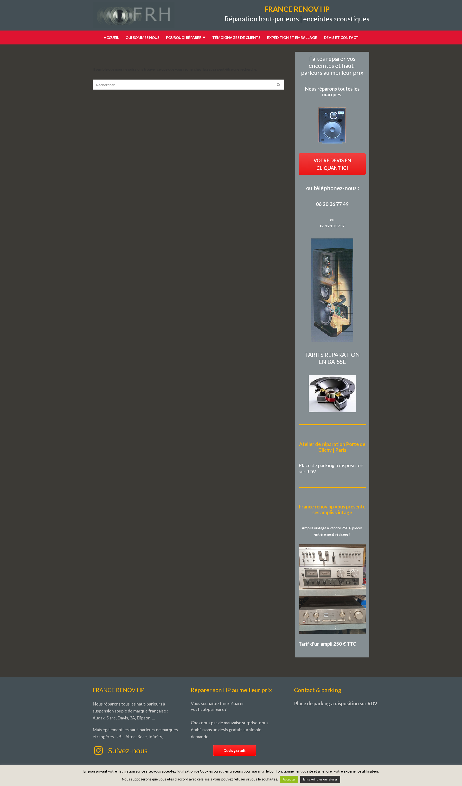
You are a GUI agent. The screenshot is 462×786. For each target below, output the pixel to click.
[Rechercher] (278, 85)
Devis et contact (341, 37)
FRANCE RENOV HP (297, 9)
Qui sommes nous (142, 37)
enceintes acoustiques (336, 19)
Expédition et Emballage (292, 37)
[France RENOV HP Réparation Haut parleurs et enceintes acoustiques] (133, 15)
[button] (204, 37)
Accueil (111, 37)
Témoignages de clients (236, 37)
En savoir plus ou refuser (320, 779)
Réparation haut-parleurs (262, 19)
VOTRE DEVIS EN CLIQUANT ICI (332, 164)
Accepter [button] (289, 779)
